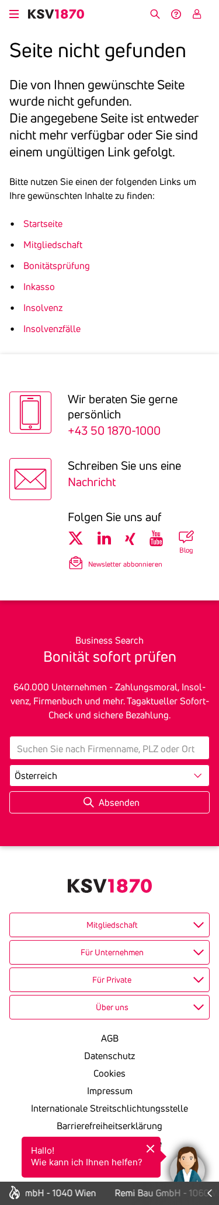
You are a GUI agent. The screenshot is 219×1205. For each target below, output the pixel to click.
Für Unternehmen (112, 952)
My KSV (197, 14)
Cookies (109, 1073)
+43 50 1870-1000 (114, 430)
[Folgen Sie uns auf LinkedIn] (104, 538)
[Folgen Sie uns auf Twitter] (76, 538)
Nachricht (92, 481)
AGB (110, 1038)
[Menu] (14, 12)
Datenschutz (109, 1055)
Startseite (42, 223)
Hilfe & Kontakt (176, 14)
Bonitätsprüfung (56, 265)
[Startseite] (56, 14)
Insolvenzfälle (52, 328)
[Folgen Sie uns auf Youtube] (156, 538)
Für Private (111, 980)
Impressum (110, 1090)
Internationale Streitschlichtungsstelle (109, 1108)
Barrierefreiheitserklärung (109, 1125)
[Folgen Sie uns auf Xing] (130, 538)
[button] (187, 1164)
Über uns (112, 1007)
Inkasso (39, 286)
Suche (155, 14)
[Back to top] (207, 1109)
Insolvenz (42, 307)
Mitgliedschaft (52, 244)
